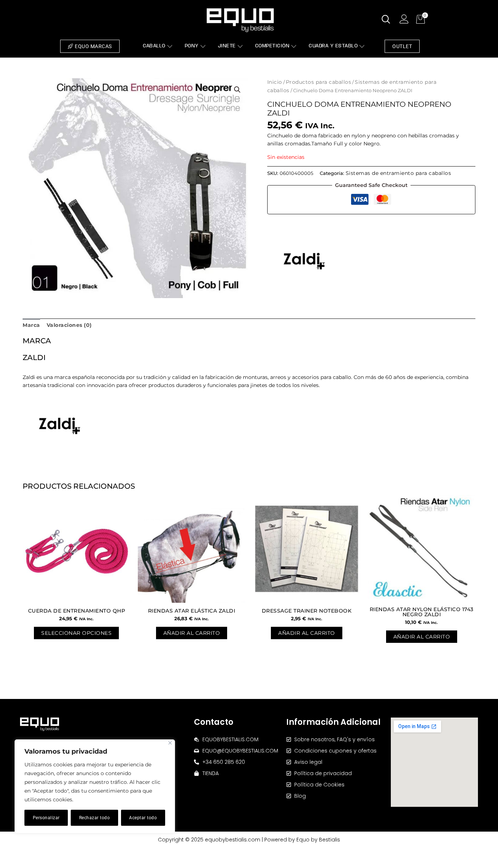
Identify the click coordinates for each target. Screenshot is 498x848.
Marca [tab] (31, 325)
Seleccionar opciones (76, 633)
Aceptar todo (143, 817)
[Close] (170, 743)
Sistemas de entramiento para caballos (398, 173)
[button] (237, 89)
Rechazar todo (94, 817)
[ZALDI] (303, 260)
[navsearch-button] (386, 20)
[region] (95, 786)
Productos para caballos (318, 82)
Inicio (274, 82)
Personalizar (46, 817)
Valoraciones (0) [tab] (69, 325)
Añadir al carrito (191, 633)
